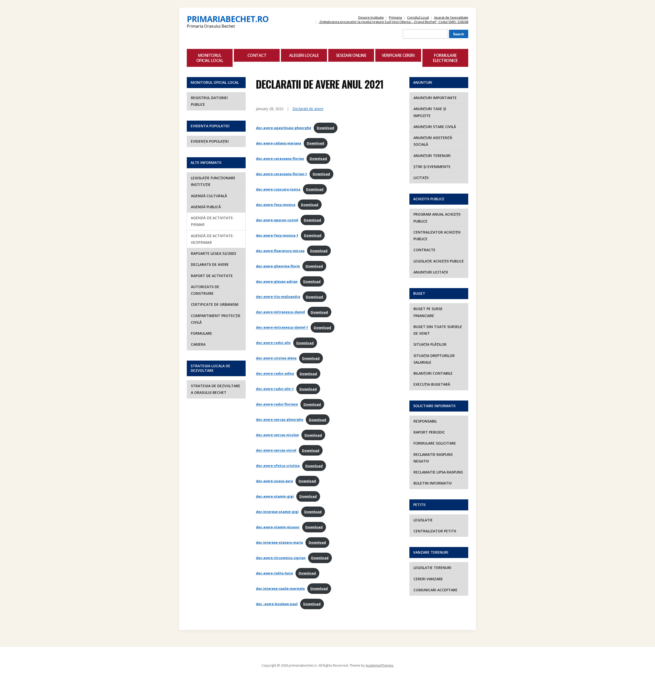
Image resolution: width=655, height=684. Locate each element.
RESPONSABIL (425, 421)
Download (325, 127)
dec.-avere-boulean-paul (277, 604)
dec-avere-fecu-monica (275, 204)
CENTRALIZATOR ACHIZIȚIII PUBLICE (437, 235)
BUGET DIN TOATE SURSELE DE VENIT (437, 330)
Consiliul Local (418, 17)
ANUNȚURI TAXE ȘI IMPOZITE (429, 112)
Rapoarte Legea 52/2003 (213, 253)
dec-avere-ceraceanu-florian (280, 158)
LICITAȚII (421, 177)
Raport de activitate (212, 275)
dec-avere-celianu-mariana (278, 143)
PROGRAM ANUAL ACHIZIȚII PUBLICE (437, 217)
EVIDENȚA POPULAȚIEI (210, 141)
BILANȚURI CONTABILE (433, 373)
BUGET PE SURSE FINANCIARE (428, 312)
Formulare (201, 333)
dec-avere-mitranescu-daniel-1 (282, 327)
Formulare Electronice (445, 57)
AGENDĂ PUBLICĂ (206, 206)
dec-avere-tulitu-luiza (274, 573)
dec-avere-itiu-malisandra (278, 296)
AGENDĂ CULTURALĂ (209, 195)
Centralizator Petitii (434, 531)
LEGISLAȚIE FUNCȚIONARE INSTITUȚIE (213, 181)
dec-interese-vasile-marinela (280, 588)
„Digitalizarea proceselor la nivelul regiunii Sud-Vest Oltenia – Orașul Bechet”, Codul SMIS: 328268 (393, 21)
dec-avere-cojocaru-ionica (278, 189)
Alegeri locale (304, 55)
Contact (257, 55)
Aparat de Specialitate (451, 17)
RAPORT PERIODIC (429, 432)
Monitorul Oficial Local (209, 57)
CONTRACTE (424, 249)
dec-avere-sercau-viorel (276, 450)
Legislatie (423, 520)
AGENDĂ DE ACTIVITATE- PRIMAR (212, 221)
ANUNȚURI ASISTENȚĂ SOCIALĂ (432, 141)
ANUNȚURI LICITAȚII (430, 272)
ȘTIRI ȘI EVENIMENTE (432, 166)
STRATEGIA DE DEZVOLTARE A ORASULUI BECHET (215, 389)
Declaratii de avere (210, 264)
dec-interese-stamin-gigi (277, 511)
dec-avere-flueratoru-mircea (280, 250)
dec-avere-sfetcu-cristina (278, 466)
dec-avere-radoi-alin (273, 343)
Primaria (395, 17)
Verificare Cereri (398, 55)
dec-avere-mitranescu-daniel (280, 312)
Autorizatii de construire (205, 290)
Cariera (198, 344)
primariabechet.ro (228, 18)
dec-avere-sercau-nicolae (277, 435)
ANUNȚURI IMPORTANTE (435, 97)
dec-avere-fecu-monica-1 (277, 235)
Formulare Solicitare (434, 443)
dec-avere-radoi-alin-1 (275, 389)
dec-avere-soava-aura (274, 481)
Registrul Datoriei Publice (209, 101)
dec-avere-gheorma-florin (278, 266)
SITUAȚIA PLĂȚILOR (429, 344)
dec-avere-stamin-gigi (275, 496)
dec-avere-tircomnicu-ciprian (280, 557)
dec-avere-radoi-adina (275, 373)
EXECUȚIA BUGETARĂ (431, 384)
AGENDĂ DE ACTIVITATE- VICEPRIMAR (212, 239)
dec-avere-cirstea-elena (276, 358)
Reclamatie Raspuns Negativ (433, 458)
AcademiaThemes (380, 665)
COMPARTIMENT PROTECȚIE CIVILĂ (216, 319)
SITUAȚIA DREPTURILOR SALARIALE (434, 359)
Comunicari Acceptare (435, 589)
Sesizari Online (351, 55)
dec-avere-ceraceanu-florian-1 (281, 174)
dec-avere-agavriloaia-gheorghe (283, 127)
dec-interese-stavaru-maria (279, 542)
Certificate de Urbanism (214, 304)
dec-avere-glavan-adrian (277, 281)
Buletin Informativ (432, 483)
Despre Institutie (371, 17)
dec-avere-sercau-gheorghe (279, 419)
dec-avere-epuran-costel (277, 220)
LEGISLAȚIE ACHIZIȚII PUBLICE (438, 261)
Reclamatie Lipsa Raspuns (438, 472)
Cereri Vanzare (428, 578)
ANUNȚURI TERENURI (432, 155)
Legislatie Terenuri (432, 567)
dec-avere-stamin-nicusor (278, 527)
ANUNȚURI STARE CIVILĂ (434, 126)
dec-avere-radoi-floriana (277, 404)
